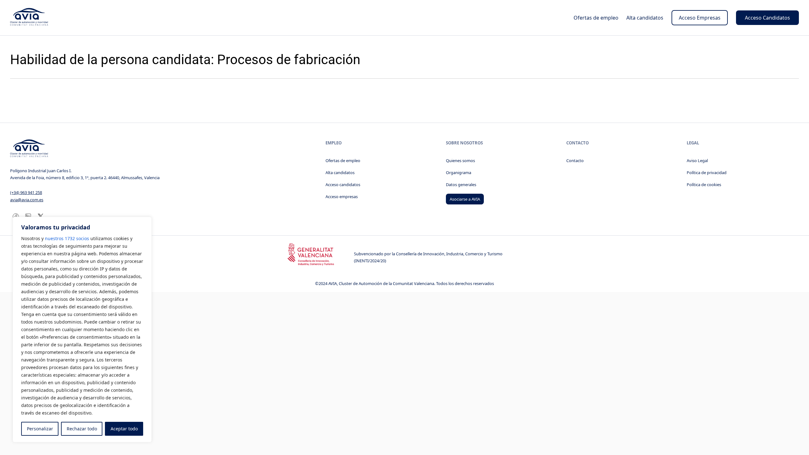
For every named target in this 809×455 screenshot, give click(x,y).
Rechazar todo (82, 429)
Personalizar (40, 429)
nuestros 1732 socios (67, 238)
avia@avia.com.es (26, 200)
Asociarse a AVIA (465, 199)
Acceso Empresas (700, 17)
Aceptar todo (124, 429)
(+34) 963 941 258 (26, 192)
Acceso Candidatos (767, 17)
